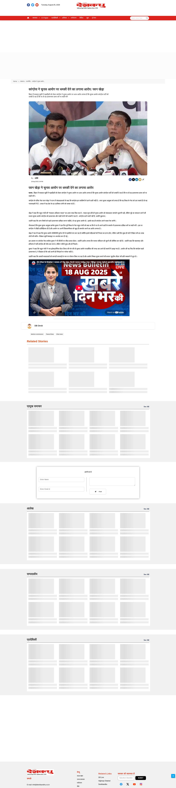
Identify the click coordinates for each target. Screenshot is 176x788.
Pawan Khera (50, 334)
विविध (81, 18)
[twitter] (32, 4)
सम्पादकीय (32, 574)
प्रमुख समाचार (34, 406)
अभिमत (64, 18)
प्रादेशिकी (54, 18)
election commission (37, 334)
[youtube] (36, 4)
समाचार (34, 18)
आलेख (30, 508)
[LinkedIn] (136, 179)
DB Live (101, 777)
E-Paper (45, 18)
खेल (78, 786)
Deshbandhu (102, 784)
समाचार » (22, 81)
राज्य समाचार (81, 779)
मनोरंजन (73, 18)
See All (146, 407)
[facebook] (28, 4)
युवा (87, 18)
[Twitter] (133, 179)
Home (15, 81)
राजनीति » (28, 81)
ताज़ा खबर (80, 776)
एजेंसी (36, 178)
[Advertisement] (88, 35)
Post (100, 492)
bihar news (59, 334)
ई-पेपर (94, 18)
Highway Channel (104, 781)
